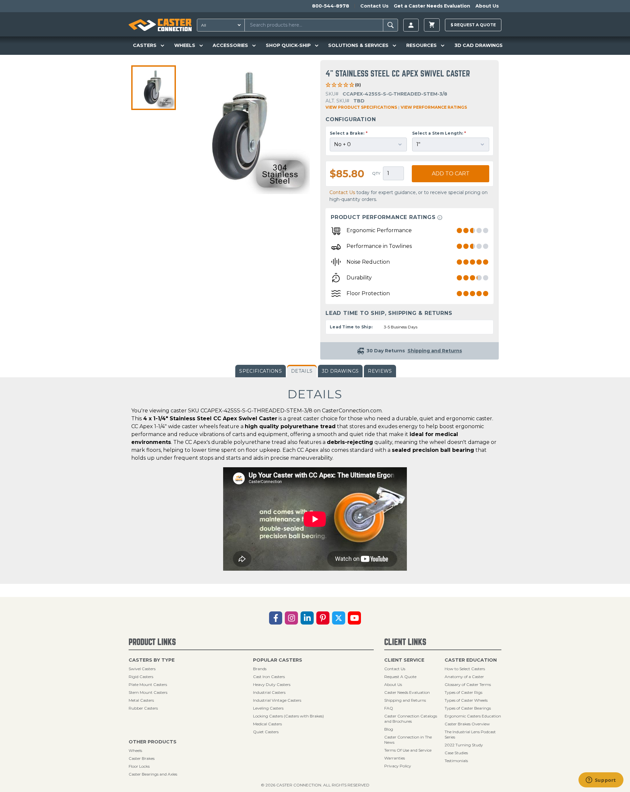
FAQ (388, 708)
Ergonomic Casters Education (473, 716)
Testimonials (456, 760)
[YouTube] (354, 618)
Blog (388, 729)
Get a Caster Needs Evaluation (432, 6)
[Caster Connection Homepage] (160, 24)
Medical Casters (267, 723)
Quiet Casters (266, 731)
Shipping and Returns (405, 700)
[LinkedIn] (307, 618)
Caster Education (471, 660)
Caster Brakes (142, 758)
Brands (259, 668)
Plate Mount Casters (148, 684)
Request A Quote (400, 676)
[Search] (390, 25)
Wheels (135, 750)
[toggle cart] (432, 25)
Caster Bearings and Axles (153, 774)
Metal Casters (141, 700)
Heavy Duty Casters (271, 684)
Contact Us (374, 6)
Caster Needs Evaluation (407, 692)
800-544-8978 (330, 6)
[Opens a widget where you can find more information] (600, 780)
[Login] (411, 25)
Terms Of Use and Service (407, 750)
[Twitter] (338, 618)
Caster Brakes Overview (467, 723)
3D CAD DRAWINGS (478, 45)
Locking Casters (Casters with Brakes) (288, 716)
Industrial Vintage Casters (277, 700)
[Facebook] (275, 618)
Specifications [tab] (260, 371)
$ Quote (473, 24)
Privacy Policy (397, 765)
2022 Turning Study (464, 744)
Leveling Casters (268, 708)
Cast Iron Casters (269, 676)
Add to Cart (451, 173)
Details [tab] (301, 371)
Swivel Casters (142, 668)
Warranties (394, 758)
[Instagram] (291, 618)
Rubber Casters (143, 708)
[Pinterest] (322, 618)
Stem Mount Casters (148, 692)
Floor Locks (139, 766)
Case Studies (456, 752)
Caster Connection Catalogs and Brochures (410, 719)
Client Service (404, 660)
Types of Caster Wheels (466, 700)
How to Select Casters (465, 668)
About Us (487, 6)
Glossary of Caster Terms (468, 684)
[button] (153, 87)
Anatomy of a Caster (464, 676)
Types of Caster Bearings (468, 708)
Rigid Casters (141, 676)
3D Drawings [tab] (340, 371)
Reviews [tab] (380, 371)
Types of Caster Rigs (463, 692)
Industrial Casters (269, 692)
